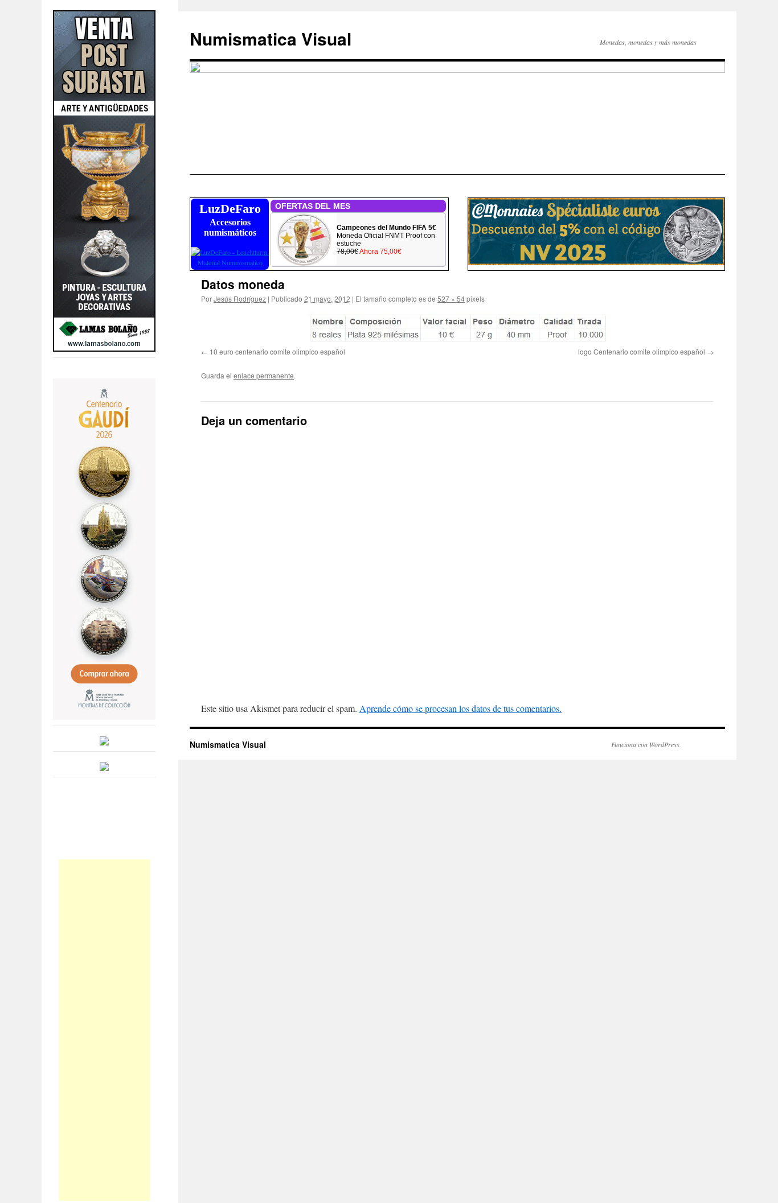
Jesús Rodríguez (240, 298)
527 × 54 (451, 298)
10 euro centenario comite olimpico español (277, 351)
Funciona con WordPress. (646, 744)
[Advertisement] (104, 1030)
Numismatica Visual (270, 38)
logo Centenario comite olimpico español (641, 351)
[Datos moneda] (457, 327)
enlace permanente (264, 375)
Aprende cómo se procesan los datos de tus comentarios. (460, 708)
